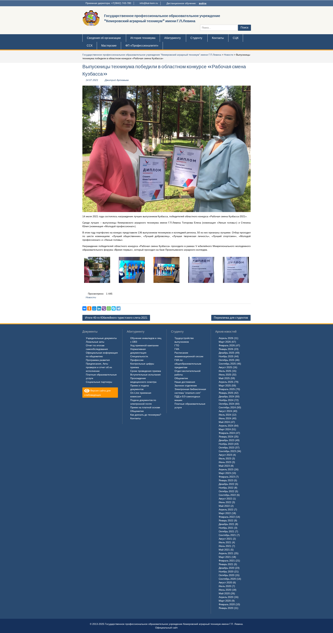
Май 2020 (224, 593)
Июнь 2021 (225, 546)
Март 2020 (225, 600)
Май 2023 (224, 465)
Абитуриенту (172, 37)
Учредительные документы (101, 338)
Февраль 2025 (227, 389)
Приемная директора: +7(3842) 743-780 (108, 3)
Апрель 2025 (226, 381)
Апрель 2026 (226, 338)
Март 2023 (225, 473)
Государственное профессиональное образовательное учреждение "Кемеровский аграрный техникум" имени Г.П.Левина (151, 54)
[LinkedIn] (99, 308)
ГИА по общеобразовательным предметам (187, 364)
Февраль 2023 (227, 476)
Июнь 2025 (225, 374)
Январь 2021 (226, 564)
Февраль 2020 (227, 604)
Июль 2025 (225, 371)
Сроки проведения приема (145, 371)
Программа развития (98, 360)
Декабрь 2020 (226, 567)
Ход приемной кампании (144, 345)
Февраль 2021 (227, 560)
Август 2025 (225, 367)
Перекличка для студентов (231, 317)
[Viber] (104, 308)
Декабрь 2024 (226, 396)
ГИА (176, 349)
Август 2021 (225, 538)
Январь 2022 (226, 520)
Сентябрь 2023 (227, 451)
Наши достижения (184, 381)
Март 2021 (225, 557)
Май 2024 (224, 422)
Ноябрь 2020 (226, 571)
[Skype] (114, 308)
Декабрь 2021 (226, 524)
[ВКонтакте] (84, 308)
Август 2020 (225, 582)
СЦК (235, 37)
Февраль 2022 (227, 516)
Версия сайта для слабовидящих (97, 392)
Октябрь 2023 (226, 447)
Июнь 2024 (225, 418)
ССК (89, 45)
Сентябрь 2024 (227, 407)
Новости (228, 54)
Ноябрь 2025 (226, 356)
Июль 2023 (225, 458)
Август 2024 (225, 411)
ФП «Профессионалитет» (141, 45)
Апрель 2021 (226, 553)
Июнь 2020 (225, 589)
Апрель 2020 (226, 597)
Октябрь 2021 (226, 531)
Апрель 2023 (226, 469)
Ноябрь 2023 (226, 443)
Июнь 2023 (225, 462)
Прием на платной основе (145, 407)
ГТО (176, 345)
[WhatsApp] (109, 308)
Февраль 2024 (227, 433)
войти (202, 3)
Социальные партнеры (99, 381)
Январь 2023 (226, 480)
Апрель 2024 (226, 425)
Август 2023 (225, 454)
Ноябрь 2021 (226, 527)
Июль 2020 (225, 586)
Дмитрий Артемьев (117, 80)
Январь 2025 (226, 392)
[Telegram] (118, 308)
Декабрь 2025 (226, 352)
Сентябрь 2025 (227, 363)
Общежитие (137, 411)
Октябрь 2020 (226, 575)
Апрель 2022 (226, 509)
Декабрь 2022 (226, 484)
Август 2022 (225, 498)
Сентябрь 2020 (227, 578)
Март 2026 (225, 341)
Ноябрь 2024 (226, 400)
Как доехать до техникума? (145, 414)
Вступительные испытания (145, 374)
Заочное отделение (185, 385)
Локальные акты (95, 341)
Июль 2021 (225, 542)
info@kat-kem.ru (149, 3)
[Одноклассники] (89, 308)
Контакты (218, 37)
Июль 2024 (225, 414)
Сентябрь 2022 (227, 495)
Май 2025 (224, 378)
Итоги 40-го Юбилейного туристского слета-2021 (116, 317)
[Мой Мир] (94, 308)
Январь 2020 (226, 608)
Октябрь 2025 (226, 360)
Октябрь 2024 (226, 403)
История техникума (142, 37)
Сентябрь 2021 (227, 535)
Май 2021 (224, 549)
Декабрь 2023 (226, 440)
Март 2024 (225, 429)
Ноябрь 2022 (226, 487)
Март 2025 (225, 385)
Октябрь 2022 (226, 491)
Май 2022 (224, 505)
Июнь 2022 (225, 502)
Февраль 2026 (227, 345)
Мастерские (109, 45)
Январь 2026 (226, 349)
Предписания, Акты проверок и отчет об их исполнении (99, 367)
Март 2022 (225, 513)
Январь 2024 (226, 436)
